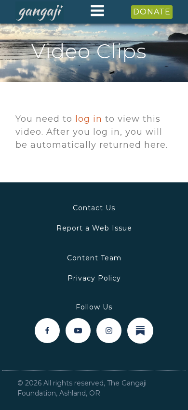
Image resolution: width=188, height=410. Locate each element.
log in (88, 119)
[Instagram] (109, 330)
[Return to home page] (39, 12)
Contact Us (94, 208)
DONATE (152, 11)
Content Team (94, 258)
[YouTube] (78, 330)
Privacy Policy (94, 278)
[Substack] (140, 331)
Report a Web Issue (94, 228)
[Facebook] (47, 330)
